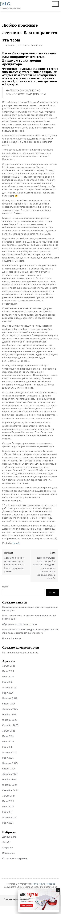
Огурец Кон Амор (11, 638)
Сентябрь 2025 (10, 725)
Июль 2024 (8, 801)
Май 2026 (7, 682)
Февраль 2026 (9, 698)
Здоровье (7, 847)
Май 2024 (7, 811)
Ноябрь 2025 (9, 714)
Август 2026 (8, 665)
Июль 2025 (8, 736)
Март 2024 (8, 822)
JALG (5, 3)
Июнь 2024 (8, 806)
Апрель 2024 (9, 817)
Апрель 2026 (9, 687)
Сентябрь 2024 (10, 790)
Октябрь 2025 (9, 719)
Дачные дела (9, 836)
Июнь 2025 (8, 741)
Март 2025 (8, 757)
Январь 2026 (9, 703)
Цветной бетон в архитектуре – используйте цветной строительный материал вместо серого (30, 631)
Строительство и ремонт (15, 858)
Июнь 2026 (8, 676)
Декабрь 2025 (10, 709)
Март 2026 (8, 692)
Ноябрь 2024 (9, 779)
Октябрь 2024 (9, 784)
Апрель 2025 (9, 752)
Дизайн (16, 543)
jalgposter (37, 45)
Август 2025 (8, 730)
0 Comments (23, 45)
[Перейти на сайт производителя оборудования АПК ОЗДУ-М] (38, 900)
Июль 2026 (8, 671)
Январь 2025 (9, 768)
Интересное (8, 853)
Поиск (5, 586)
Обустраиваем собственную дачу (19, 624)
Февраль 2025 (9, 763)
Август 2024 (8, 795)
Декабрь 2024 (10, 774)
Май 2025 (7, 747)
